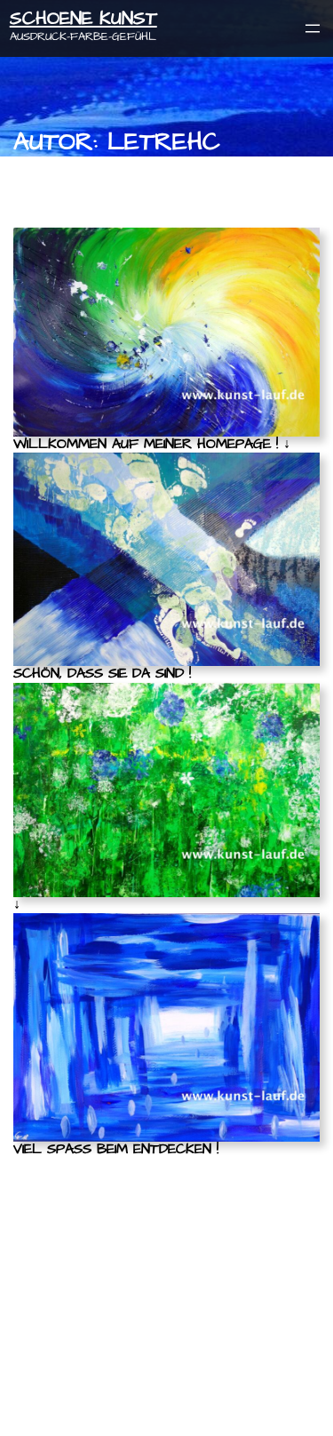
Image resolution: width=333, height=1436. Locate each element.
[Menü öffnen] (312, 28)
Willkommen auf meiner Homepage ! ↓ (151, 445)
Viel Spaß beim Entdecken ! (115, 1150)
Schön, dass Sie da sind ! (102, 674)
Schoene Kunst (83, 18)
